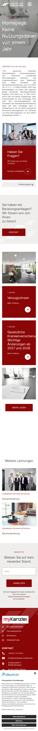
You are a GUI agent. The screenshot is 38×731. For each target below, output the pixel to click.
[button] (29, 4)
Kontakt (8, 648)
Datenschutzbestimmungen (19, 596)
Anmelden (19, 583)
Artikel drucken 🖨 (26, 184)
